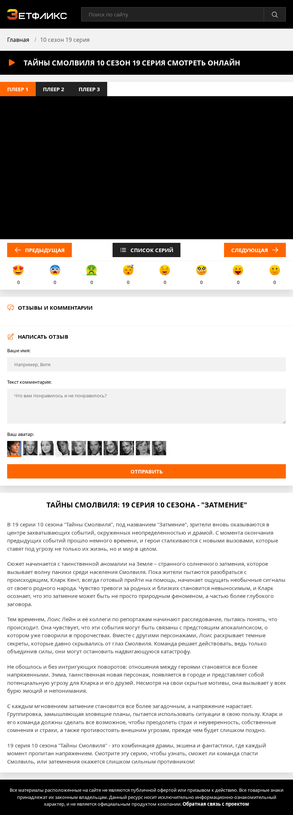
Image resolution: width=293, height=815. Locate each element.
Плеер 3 (89, 89)
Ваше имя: (18, 350)
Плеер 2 (53, 89)
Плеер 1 (18, 89)
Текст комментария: (29, 382)
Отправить (146, 471)
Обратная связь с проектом (216, 804)
